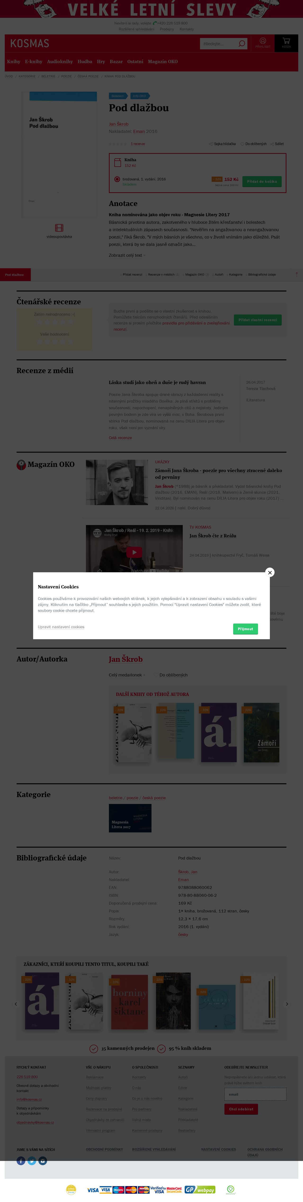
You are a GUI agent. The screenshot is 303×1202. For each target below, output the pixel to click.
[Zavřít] (270, 572)
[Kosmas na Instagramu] (42, 1161)
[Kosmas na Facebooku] (21, 1161)
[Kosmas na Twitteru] (31, 1161)
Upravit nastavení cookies (61, 626)
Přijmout (245, 628)
